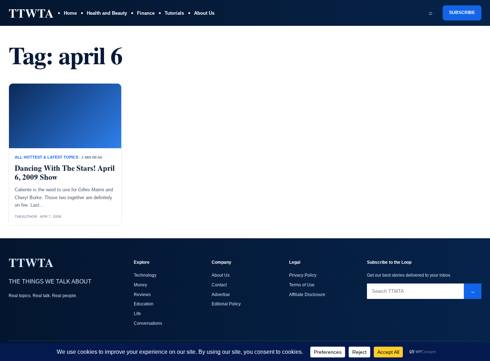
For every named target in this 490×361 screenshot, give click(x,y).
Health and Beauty (107, 13)
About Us (204, 13)
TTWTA (31, 13)
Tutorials (174, 13)
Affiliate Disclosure (307, 294)
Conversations (148, 323)
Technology (145, 275)
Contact (219, 284)
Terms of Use (302, 284)
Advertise (221, 294)
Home (70, 13)
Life (137, 313)
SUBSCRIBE (462, 12)
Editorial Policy (226, 303)
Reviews (142, 294)
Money (140, 284)
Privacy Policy (302, 275)
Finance (146, 13)
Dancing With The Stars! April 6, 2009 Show (65, 172)
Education (144, 303)
